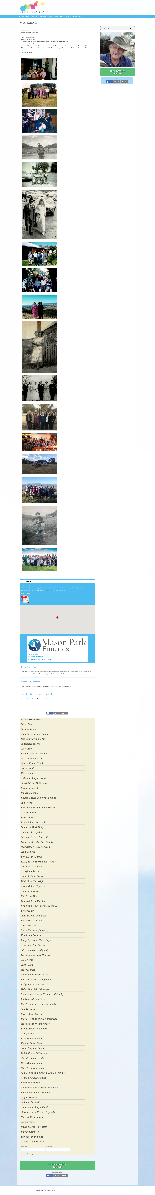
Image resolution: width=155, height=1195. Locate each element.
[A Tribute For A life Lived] (33, 7)
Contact (67, 16)
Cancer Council (49, 590)
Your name (24, 1146)
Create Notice (42, 16)
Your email (49, 1146)
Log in (81, 16)
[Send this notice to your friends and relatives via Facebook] (50, 713)
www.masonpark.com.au (37, 656)
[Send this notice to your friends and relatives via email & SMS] (57, 713)
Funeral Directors (53, 16)
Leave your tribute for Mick (57, 1165)
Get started (34, 16)
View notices (25, 16)
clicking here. (85, 588)
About (61, 16)
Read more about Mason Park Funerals (41, 659)
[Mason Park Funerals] (57, 644)
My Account (74, 16)
